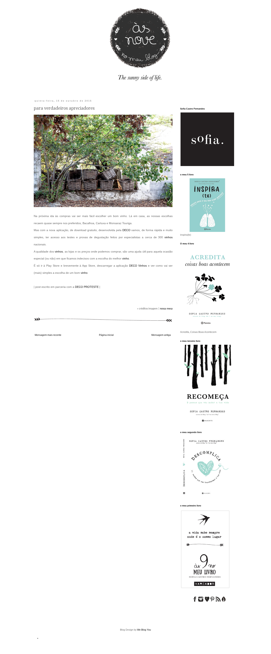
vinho (125, 258)
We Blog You (144, 629)
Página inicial (106, 335)
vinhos (168, 237)
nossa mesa (166, 308)
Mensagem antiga (161, 335)
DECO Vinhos (138, 265)
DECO (126, 230)
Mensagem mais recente (48, 335)
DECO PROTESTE (87, 286)
